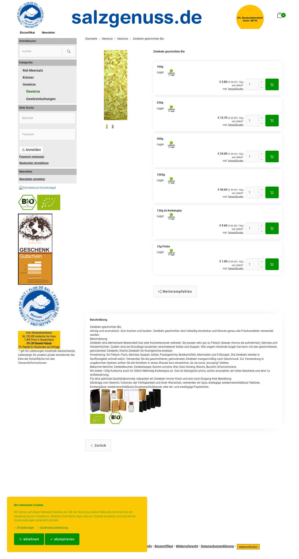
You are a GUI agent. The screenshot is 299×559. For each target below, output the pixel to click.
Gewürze (29, 84)
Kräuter (28, 77)
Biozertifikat (27, 32)
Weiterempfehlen (177, 291)
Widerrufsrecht (187, 546)
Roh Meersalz (33, 70)
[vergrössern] (115, 85)
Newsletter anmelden (32, 179)
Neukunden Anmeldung (34, 163)
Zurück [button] (100, 445)
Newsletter (48, 32)
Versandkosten (235, 88)
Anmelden (33, 150)
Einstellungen (25, 527)
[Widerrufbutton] (248, 546)
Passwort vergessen (31, 156)
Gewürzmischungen (41, 99)
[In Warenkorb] (272, 84)
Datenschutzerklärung (53, 527)
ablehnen (30, 539)
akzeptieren (64, 539)
